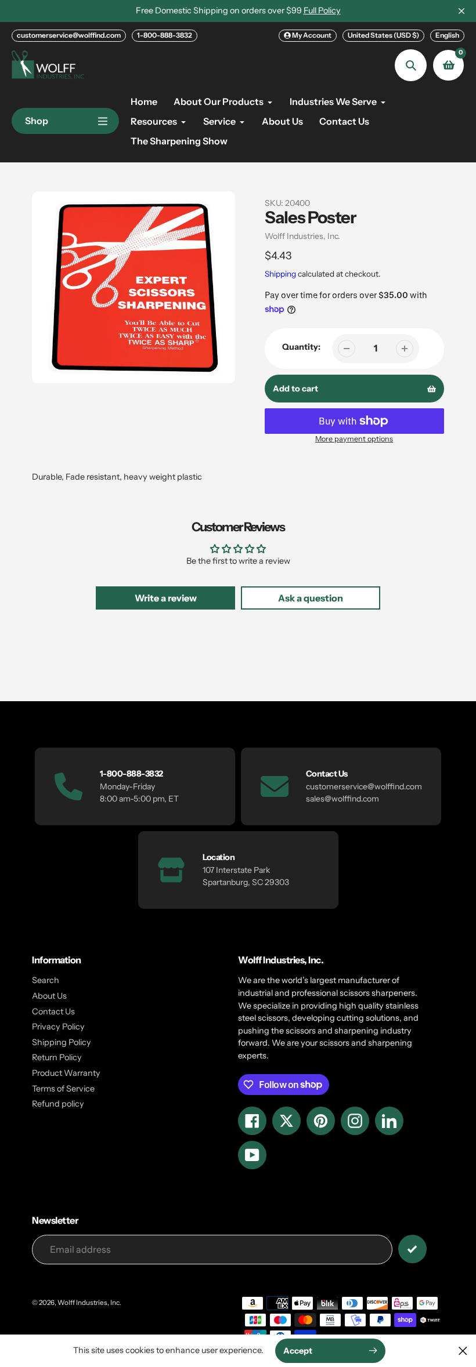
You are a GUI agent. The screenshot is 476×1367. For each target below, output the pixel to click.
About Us (49, 996)
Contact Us (53, 1011)
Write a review (166, 598)
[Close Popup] (463, 1350)
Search (45, 980)
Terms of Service (63, 1088)
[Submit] (412, 1249)
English (447, 35)
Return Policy (57, 1057)
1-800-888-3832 (164, 35)
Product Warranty (66, 1073)
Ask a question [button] (310, 598)
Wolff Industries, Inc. (302, 236)
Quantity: (301, 347)
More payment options (354, 438)
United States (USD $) (383, 35)
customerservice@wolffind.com (69, 35)
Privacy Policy (58, 1026)
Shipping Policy (61, 1042)
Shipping (280, 273)
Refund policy (58, 1103)
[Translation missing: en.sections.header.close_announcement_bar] (461, 11)
